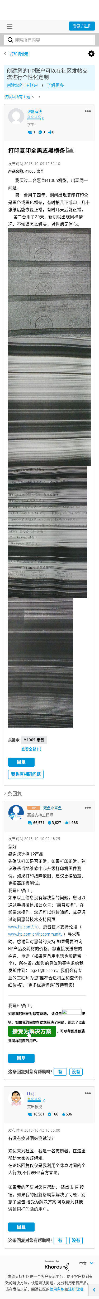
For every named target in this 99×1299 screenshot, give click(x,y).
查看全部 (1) (31, 749)
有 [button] (60, 1072)
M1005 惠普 (34, 739)
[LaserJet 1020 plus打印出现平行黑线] (33, 96)
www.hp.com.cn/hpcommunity (35, 934)
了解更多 (55, 85)
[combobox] (49, 40)
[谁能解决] (16, 116)
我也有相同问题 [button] (26, 774)
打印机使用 (19, 54)
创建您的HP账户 (22, 85)
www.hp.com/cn (22, 927)
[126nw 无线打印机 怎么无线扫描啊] (38, 96)
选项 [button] (91, 54)
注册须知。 (77, 1289)
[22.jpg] (49, 282)
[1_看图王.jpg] (40, 663)
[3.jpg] (47, 532)
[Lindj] (16, 1098)
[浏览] (8, 26)
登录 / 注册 (82, 26)
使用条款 (57, 1289)
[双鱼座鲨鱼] (16, 813)
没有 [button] (76, 1072)
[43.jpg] (49, 401)
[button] (87, 111)
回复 (21, 762)
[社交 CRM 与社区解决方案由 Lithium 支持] (57, 1265)
